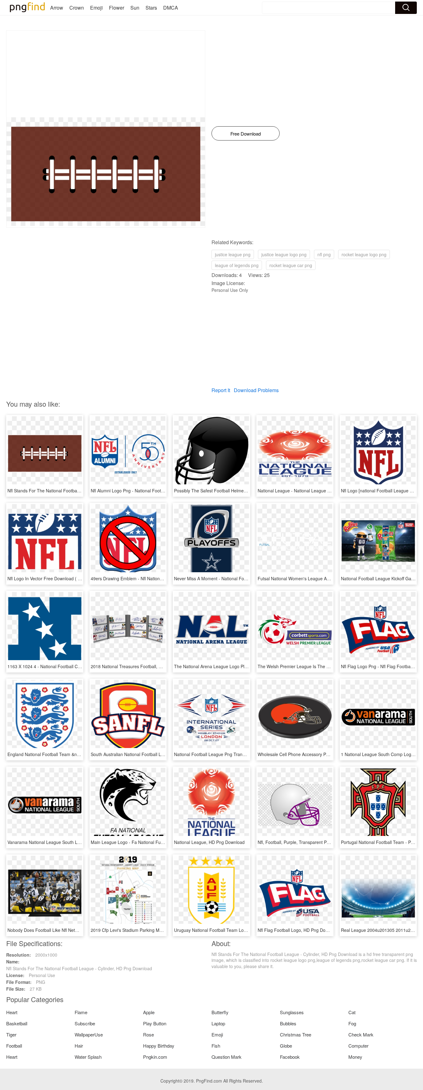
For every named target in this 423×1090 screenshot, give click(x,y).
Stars (151, 7)
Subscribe (85, 1023)
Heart (11, 1012)
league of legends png (237, 265)
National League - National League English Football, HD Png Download (327, 490)
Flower (116, 7)
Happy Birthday (158, 1045)
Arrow (56, 7)
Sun (134, 7)
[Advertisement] (106, 74)
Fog (352, 1023)
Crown (76, 7)
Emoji (96, 7)
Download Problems (256, 390)
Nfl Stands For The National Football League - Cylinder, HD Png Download (80, 490)
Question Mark (227, 1056)
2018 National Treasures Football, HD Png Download (142, 666)
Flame (81, 1012)
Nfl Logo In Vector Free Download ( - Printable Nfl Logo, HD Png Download (80, 578)
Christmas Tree (295, 1034)
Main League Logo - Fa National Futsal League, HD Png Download (156, 842)
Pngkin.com (155, 1056)
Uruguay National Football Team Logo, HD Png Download (230, 930)
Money (355, 1056)
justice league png (233, 254)
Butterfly (220, 1012)
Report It (221, 390)
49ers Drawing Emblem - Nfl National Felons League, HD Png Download (161, 578)
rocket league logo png (364, 254)
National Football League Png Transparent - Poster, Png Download (239, 754)
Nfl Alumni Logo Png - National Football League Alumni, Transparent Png (162, 490)
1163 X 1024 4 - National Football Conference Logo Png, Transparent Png (80, 666)
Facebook (290, 1056)
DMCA (170, 7)
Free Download (245, 133)
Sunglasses (292, 1012)
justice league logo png (284, 254)
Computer (358, 1045)
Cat (351, 1012)
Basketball (16, 1023)
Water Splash (88, 1056)
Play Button (154, 1023)
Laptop (218, 1023)
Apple (149, 1012)
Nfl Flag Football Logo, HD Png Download (298, 930)
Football (14, 1045)
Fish (216, 1045)
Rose (148, 1034)
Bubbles (288, 1023)
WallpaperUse (89, 1034)
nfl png (324, 254)
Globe (286, 1045)
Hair (79, 1045)
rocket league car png (290, 265)
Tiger (11, 1034)
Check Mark (360, 1034)
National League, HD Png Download (209, 842)
